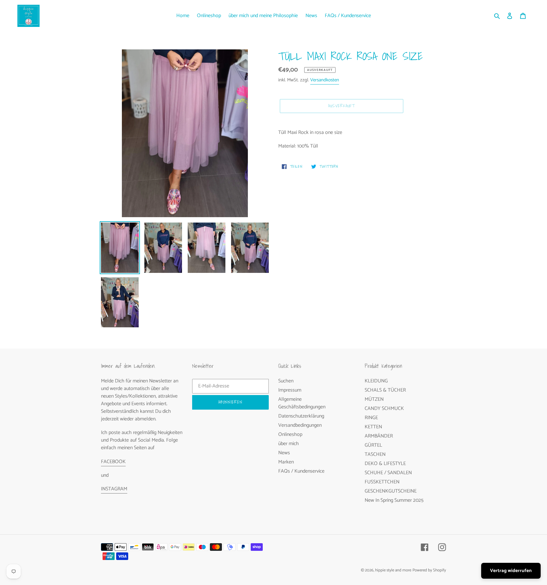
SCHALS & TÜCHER (385, 390)
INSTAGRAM (114, 489)
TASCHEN (375, 454)
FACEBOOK (113, 461)
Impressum (289, 390)
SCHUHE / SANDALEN (388, 473)
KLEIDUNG (376, 381)
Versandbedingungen (300, 425)
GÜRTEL (373, 445)
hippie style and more (393, 570)
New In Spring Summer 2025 (394, 500)
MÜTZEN (374, 399)
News (284, 453)
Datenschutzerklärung (301, 416)
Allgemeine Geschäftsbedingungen (301, 403)
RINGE (371, 417)
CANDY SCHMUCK (384, 408)
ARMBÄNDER (379, 436)
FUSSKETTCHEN (382, 482)
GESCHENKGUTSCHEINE (391, 491)
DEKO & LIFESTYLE (385, 463)
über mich (288, 443)
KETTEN (373, 427)
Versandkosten (324, 80)
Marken (286, 462)
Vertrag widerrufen (511, 571)
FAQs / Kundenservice (301, 471)
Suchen (285, 381)
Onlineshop (290, 434)
